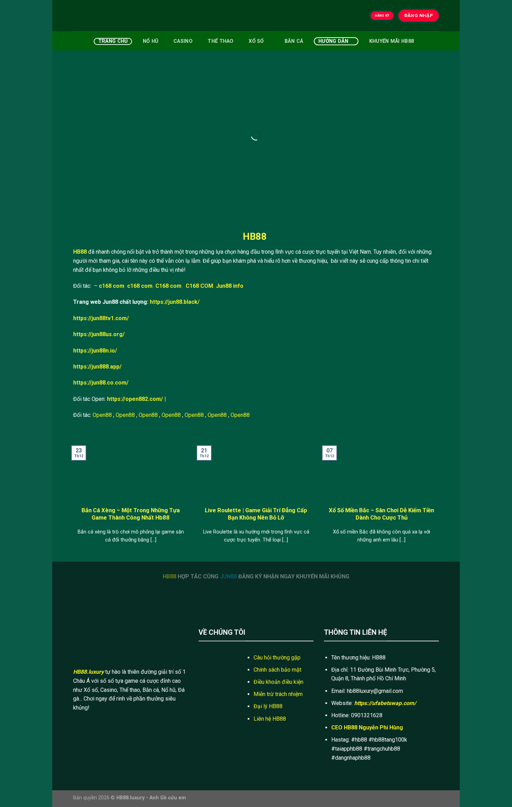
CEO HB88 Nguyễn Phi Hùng (367, 727)
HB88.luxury (88, 671)
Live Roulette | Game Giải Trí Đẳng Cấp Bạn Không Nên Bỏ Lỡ (256, 514)
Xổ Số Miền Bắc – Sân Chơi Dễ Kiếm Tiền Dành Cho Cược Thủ (381, 514)
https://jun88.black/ (175, 302)
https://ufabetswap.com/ (385, 703)
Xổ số (256, 41)
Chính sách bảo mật (277, 669)
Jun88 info (229, 286)
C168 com (168, 286)
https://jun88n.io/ (95, 350)
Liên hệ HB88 (270, 718)
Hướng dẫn (333, 41)
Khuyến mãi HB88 (391, 41)
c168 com (111, 286)
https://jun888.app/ (97, 366)
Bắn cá (294, 41)
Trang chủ (113, 41)
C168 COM (199, 286)
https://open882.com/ (135, 399)
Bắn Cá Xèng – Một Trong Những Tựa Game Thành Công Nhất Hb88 (131, 514)
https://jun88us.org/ (99, 334)
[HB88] (108, 15)
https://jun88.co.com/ (101, 382)
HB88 (80, 251)
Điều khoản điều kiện (278, 682)
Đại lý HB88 (268, 706)
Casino (183, 41)
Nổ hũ (150, 41)
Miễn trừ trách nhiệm (278, 694)
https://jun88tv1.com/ (101, 318)
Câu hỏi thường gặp (277, 657)
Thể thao (220, 41)
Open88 (102, 415)
